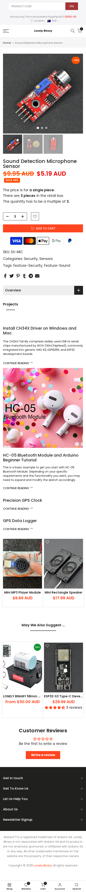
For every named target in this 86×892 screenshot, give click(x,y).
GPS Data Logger (20, 520)
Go (71, 6)
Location (39, 20)
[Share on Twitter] (11, 276)
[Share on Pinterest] (18, 276)
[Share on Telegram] (31, 276)
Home (7, 43)
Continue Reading (16, 363)
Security (31, 258)
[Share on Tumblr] (24, 276)
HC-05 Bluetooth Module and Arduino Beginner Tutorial (40, 457)
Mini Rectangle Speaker (63, 592)
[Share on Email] (37, 276)
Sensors (46, 258)
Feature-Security (27, 265)
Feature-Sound (57, 265)
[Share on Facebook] (5, 276)
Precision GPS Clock (22, 500)
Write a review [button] (43, 755)
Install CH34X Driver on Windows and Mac (39, 330)
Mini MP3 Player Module (22, 592)
